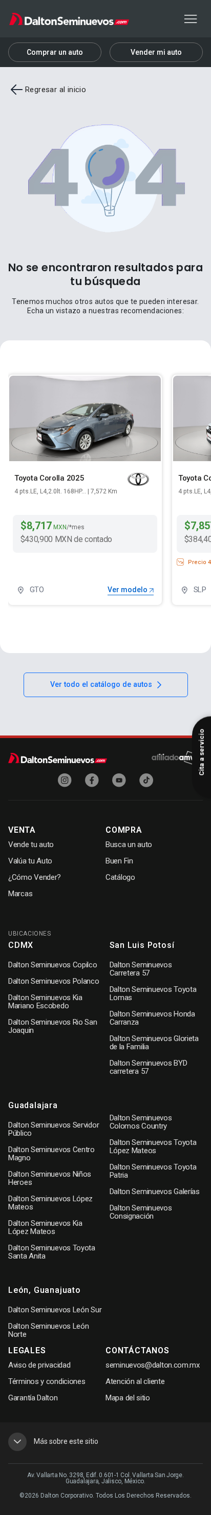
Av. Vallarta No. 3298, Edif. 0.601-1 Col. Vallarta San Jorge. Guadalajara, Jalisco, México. (105, 1478)
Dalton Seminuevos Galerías (155, 1191)
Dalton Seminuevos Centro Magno (51, 1153)
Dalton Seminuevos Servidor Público (53, 1129)
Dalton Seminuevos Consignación (141, 1212)
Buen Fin (119, 860)
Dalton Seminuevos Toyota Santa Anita (51, 1252)
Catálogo (120, 877)
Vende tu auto (31, 844)
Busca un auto (129, 844)
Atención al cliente (135, 1381)
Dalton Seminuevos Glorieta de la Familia (154, 1042)
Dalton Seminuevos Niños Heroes (49, 1178)
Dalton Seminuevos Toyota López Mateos (153, 1146)
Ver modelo (128, 590)
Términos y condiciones (46, 1381)
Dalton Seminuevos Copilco (52, 964)
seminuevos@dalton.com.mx (153, 1365)
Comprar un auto (55, 52)
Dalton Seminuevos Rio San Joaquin (52, 1026)
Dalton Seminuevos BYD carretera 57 (148, 1067)
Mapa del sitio (128, 1397)
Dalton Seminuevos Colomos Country (141, 1122)
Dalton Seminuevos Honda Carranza (152, 1018)
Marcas (20, 893)
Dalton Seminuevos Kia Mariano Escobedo (45, 1001)
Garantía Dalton (33, 1397)
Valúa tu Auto (30, 860)
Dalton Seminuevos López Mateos (50, 1202)
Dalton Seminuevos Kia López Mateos (45, 1227)
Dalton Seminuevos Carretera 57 (141, 969)
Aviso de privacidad (39, 1365)
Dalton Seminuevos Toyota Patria (153, 1171)
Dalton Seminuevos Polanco (53, 981)
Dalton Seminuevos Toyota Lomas (153, 993)
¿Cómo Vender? (34, 877)
